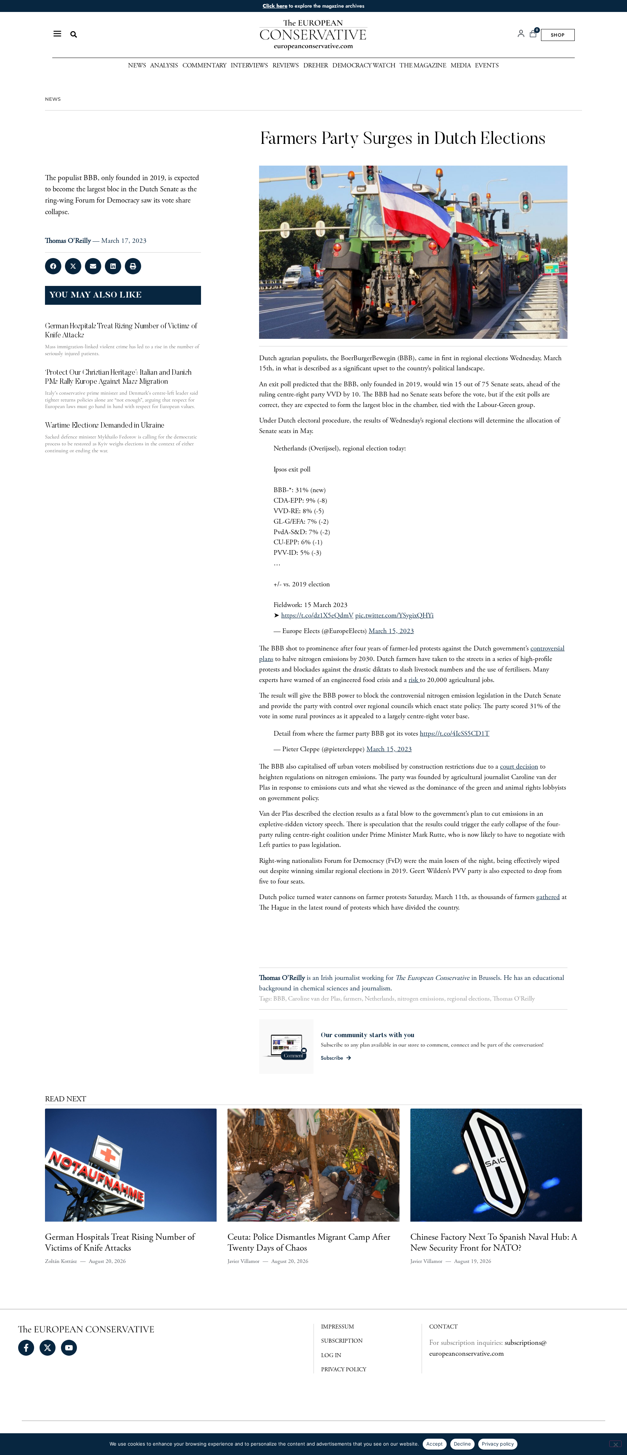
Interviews (249, 66)
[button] (73, 35)
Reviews (285, 66)
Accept (434, 1444)
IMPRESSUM (337, 1327)
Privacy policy (498, 1444)
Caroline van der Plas (314, 999)
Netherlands (379, 999)
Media (461, 66)
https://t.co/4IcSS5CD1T (454, 734)
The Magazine (422, 66)
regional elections (468, 999)
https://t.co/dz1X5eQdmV (317, 615)
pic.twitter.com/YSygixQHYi (394, 615)
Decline (462, 1444)
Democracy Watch (364, 66)
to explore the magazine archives (313, 5)
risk (414, 680)
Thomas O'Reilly (514, 999)
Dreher (315, 66)
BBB (279, 999)
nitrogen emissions (420, 999)
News (137, 66)
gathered (548, 897)
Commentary (204, 66)
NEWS (53, 99)
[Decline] (615, 1444)
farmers (352, 999)
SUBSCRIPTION (342, 1341)
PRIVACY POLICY (343, 1370)
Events (487, 66)
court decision (519, 767)
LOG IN (331, 1356)
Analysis (164, 66)
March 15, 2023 (391, 631)
